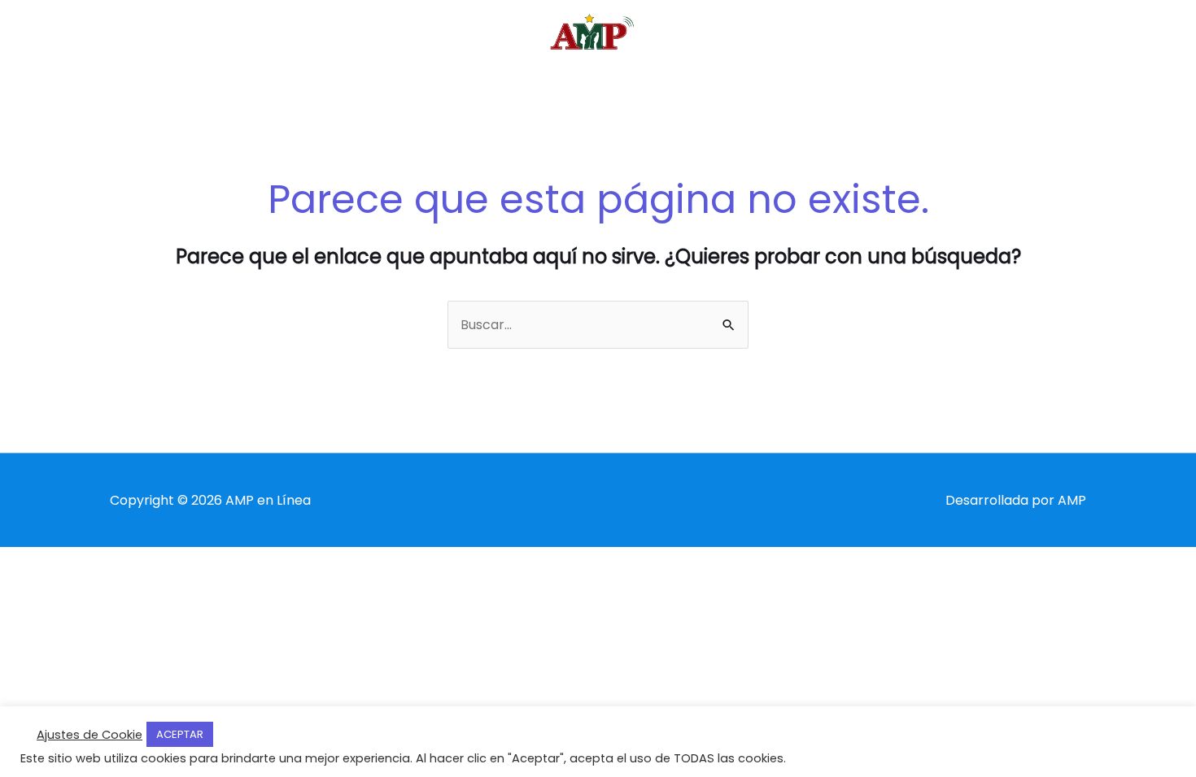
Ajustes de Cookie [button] (89, 734)
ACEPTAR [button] (179, 734)
